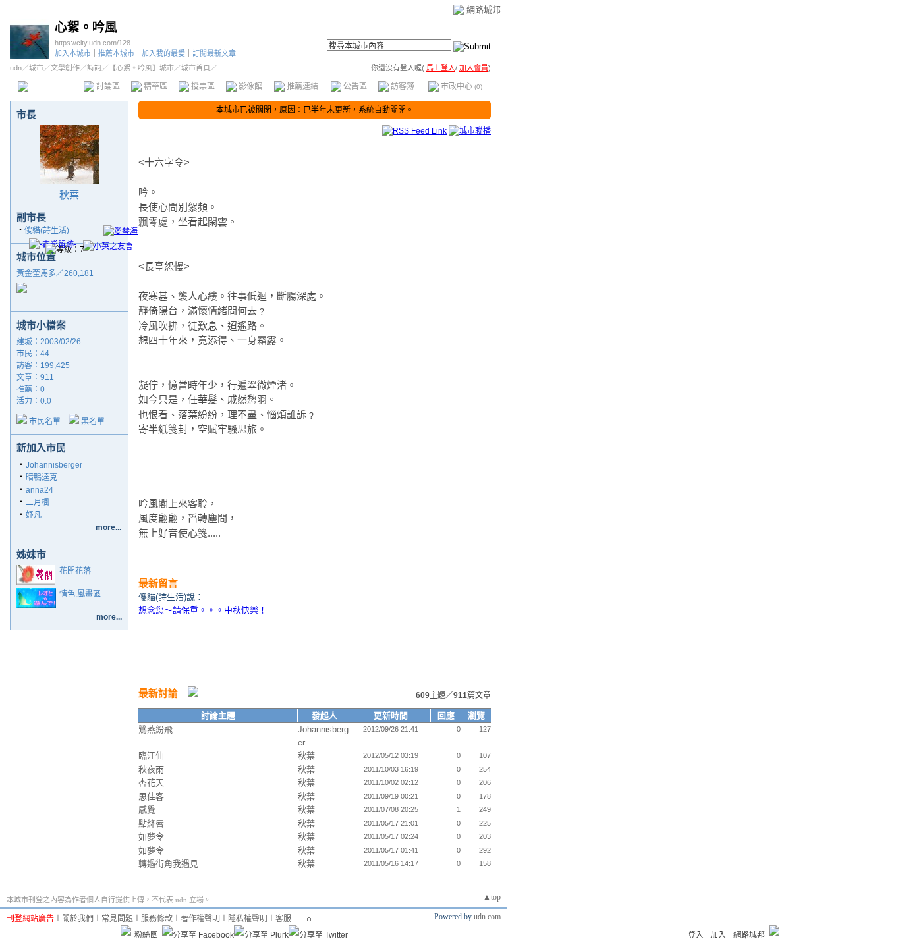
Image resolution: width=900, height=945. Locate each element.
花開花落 (75, 571)
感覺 (146, 810)
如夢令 (151, 837)
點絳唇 (151, 823)
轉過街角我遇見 (168, 864)
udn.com (487, 916)
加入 (718, 935)
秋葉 (69, 194)
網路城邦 (483, 9)
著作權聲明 (200, 918)
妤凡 (34, 515)
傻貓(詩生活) (46, 230)
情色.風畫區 (80, 594)
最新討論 (158, 693)
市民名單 (45, 421)
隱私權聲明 (247, 918)
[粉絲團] (126, 930)
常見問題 (117, 918)
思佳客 (151, 796)
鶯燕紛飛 (155, 729)
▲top (492, 897)
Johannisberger (54, 465)
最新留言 (158, 583)
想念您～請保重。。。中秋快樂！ (202, 610)
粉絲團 (146, 935)
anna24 (39, 490)
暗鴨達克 (41, 477)
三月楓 (37, 502)
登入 (696, 935)
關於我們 (78, 918)
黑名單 (93, 421)
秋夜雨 (151, 769)
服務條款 (157, 918)
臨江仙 (151, 756)
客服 (283, 918)
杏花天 (151, 783)
